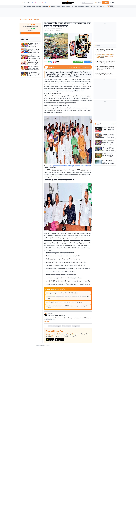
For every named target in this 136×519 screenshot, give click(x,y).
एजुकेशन (58, 6)
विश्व (101, 6)
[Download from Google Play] (50, 339)
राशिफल (87, 6)
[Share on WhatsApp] (49, 62)
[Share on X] (58, 62)
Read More (46, 321)
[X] (39, 2)
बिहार (33, 6)
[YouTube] (42, 2)
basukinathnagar (66, 326)
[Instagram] (36, 2)
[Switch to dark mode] (98, 2)
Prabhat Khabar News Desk (57, 315)
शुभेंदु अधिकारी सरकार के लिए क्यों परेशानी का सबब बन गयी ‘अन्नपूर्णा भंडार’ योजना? (65, 302)
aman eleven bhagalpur (54, 326)
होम (25, 6)
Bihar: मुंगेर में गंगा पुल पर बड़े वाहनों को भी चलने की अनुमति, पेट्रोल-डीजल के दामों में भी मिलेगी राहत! (70, 166)
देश (97, 6)
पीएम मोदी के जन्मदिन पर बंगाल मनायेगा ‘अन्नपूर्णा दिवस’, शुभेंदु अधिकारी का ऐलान (105, 74)
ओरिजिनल (53, 6)
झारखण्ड (29, 6)
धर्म (91, 6)
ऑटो (76, 6)
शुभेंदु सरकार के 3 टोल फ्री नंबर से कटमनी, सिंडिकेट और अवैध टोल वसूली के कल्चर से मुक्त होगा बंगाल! (68, 306)
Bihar (30, 19)
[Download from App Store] (59, 339)
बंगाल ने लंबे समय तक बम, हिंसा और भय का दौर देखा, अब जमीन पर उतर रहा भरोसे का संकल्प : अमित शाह (68, 297)
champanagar (76, 326)
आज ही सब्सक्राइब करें (30, 32)
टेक (72, 6)
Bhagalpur (36, 19)
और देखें (113, 124)
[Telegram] (46, 2)
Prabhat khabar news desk (55, 29)
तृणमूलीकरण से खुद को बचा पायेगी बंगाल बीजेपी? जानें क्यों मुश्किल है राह (62, 293)
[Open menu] (21, 7)
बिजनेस (63, 6)
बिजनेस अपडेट (60, 334)
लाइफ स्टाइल (81, 6)
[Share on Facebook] (51, 62)
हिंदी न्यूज (53, 336)
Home (21, 19)
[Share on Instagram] (56, 62)
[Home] (68, 2)
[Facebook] (32, 2)
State (26, 19)
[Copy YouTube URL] (53, 62)
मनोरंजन (68, 6)
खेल (94, 6)
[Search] (92, 2)
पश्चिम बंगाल (45, 6)
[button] (68, 46)
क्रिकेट (68, 334)
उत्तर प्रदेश (38, 6)
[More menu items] (103, 7)
